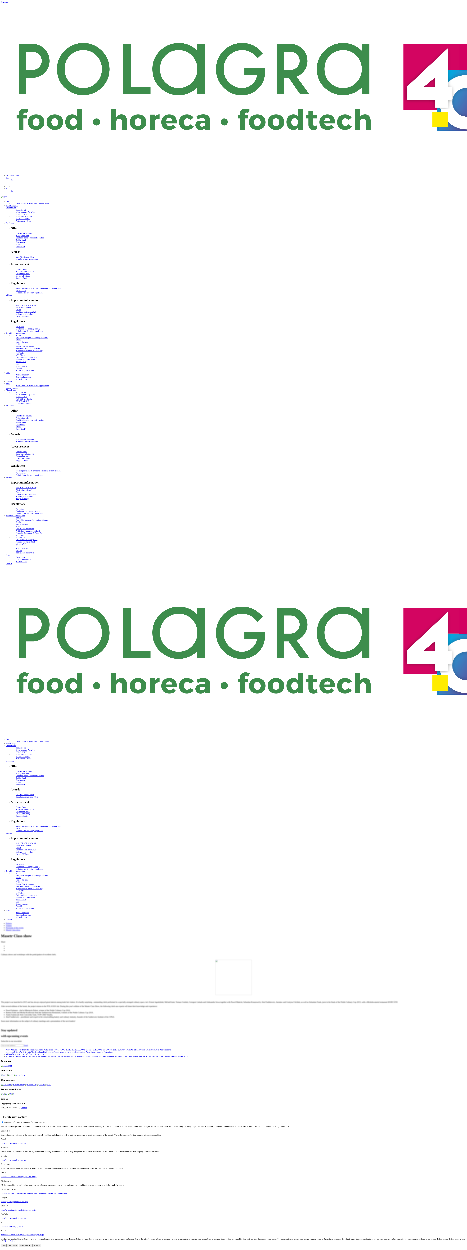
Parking (19, 344)
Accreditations (21, 379)
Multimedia (38, 1050)
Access (18, 335)
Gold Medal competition (25, 257)
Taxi (17, 364)
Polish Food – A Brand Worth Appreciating (32, 203)
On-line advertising (23, 276)
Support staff (20, 247)
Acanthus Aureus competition (27, 259)
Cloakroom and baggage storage (28, 329)
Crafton (24, 1108)
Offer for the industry (24, 233)
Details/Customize (23, 1122)
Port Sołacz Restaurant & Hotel (28, 348)
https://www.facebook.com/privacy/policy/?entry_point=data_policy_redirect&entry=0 (34, 1193)
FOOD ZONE (21, 214)
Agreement (8, 1122)
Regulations (108, 1052)
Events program (12, 206)
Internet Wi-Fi (21, 362)
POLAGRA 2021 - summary (114, 1050)
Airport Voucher (22, 366)
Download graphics (23, 377)
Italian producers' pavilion (25, 212)
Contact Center (21, 269)
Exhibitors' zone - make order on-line (30, 238)
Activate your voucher (24, 314)
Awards (100, 1052)
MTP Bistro (20, 355)
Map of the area (22, 342)
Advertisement (91, 1052)
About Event (11, 208)
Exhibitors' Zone (12, 175)
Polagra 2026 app (22, 316)
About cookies (39, 1122)
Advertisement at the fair (25, 271)
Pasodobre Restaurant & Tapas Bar (29, 351)
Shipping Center (22, 278)
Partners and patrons (23, 221)
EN (7, 178)
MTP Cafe (20, 353)
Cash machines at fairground (26, 357)
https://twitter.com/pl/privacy (12, 1226)
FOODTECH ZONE (24, 216)
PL (12, 180)
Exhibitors (10, 223)
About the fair (21, 210)
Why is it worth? (25, 1052)
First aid (19, 368)
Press (8, 373)
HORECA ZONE (23, 219)
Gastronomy (20, 242)
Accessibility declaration (25, 370)
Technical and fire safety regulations (29, 293)
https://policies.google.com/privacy (14, 1143)
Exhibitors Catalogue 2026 (26, 312)
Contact (9, 381)
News (8, 201)
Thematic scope (28, 1050)
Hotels (18, 244)
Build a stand (21, 240)
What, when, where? (23, 307)
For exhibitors (21, 291)
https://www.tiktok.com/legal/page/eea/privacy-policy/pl (22, 1235)
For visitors (20, 327)
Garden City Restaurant (25, 346)
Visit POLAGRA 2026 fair (26, 305)
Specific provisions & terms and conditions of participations (38, 288)
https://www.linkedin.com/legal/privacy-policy (18, 1177)
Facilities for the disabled (25, 359)
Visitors (9, 295)
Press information (22, 375)
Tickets (18, 310)
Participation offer (22, 236)
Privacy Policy (9, 1241)
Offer (16, 1052)
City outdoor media (23, 274)
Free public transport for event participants (32, 338)
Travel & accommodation (15, 333)
